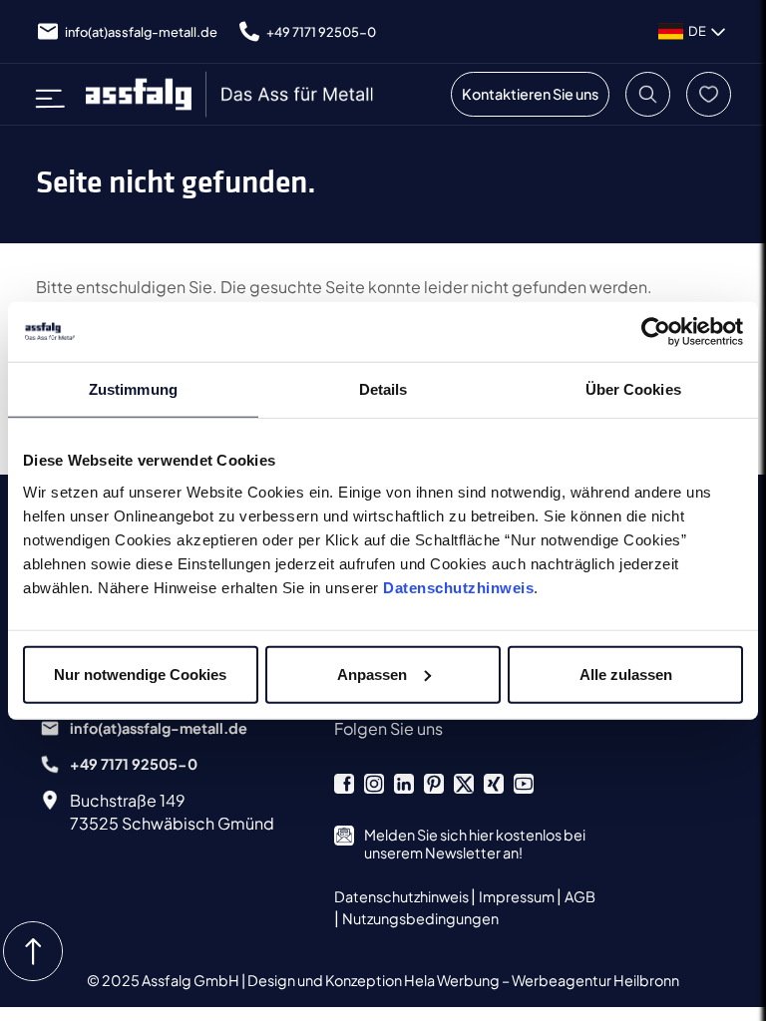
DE (697, 31)
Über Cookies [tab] (633, 389)
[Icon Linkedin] (404, 784)
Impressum (518, 896)
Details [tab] (383, 389)
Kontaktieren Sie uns (530, 94)
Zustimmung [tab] (133, 389)
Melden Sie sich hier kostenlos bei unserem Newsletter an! (474, 843)
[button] (647, 94)
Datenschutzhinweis (458, 586)
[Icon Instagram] (374, 784)
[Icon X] (464, 784)
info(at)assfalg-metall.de (141, 32)
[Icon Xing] (494, 784)
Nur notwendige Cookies (140, 673)
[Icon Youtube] (524, 784)
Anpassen (372, 673)
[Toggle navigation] (57, 94)
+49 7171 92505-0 (321, 32)
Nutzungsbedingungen (420, 918)
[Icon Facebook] (344, 784)
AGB (580, 896)
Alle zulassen (625, 673)
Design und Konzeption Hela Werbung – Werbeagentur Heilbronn (463, 980)
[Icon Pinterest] (434, 784)
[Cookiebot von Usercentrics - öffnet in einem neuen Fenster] (656, 332)
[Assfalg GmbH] (231, 94)
